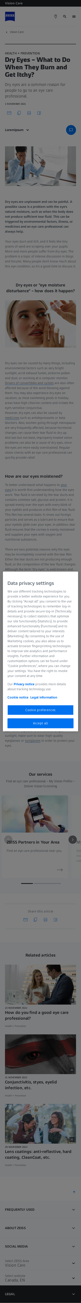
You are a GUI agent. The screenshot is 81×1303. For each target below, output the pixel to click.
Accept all (40, 723)
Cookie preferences (40, 710)
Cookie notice (17, 697)
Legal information (43, 697)
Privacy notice (24, 684)
